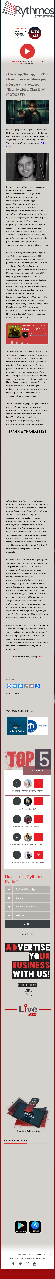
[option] (17, 726)
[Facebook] (13, 1263)
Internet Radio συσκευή (27, 906)
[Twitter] (20, 1263)
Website (20, 915)
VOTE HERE (37, 770)
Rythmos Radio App (26, 889)
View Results (27, 934)
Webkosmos (41, 1254)
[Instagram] (27, 1263)
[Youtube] (34, 1263)
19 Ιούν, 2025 (13, 694)
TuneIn (19, 898)
